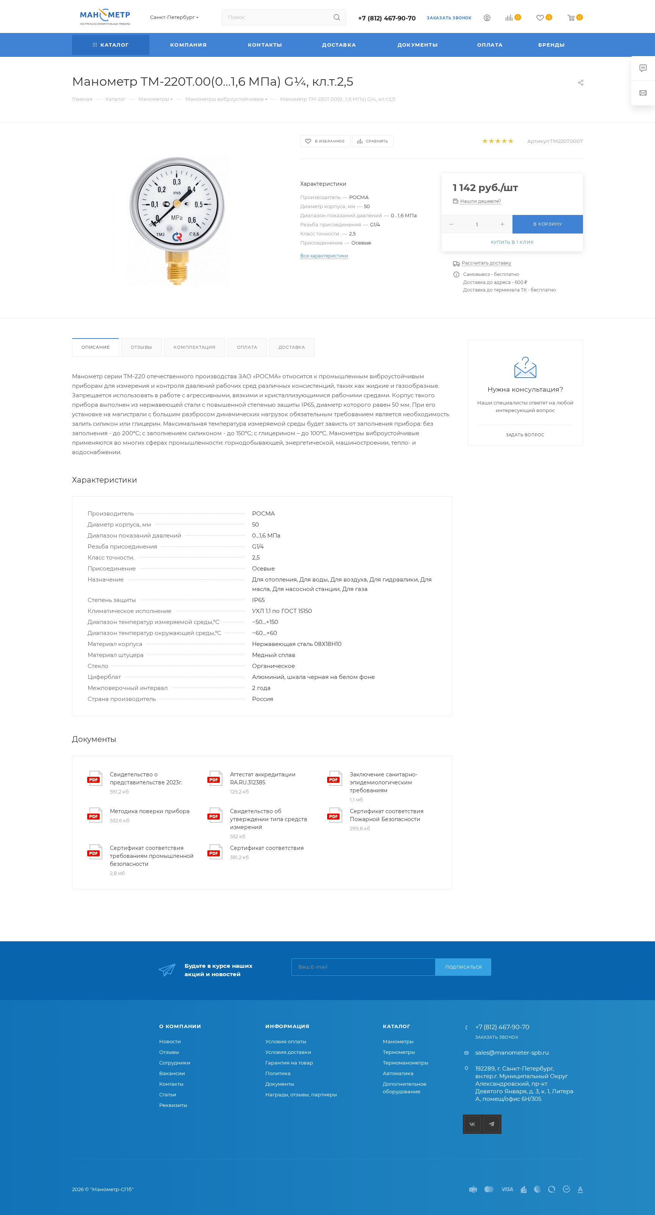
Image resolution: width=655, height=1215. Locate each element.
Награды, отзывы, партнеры (301, 1094)
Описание (95, 347)
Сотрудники (174, 1063)
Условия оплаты (285, 1041)
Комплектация (195, 347)
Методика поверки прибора (150, 811)
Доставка (292, 347)
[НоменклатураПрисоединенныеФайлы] (179, 220)
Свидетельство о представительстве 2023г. (146, 778)
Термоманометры (405, 1063)
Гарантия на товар (289, 1063)
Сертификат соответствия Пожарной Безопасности (386, 815)
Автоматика (398, 1073)
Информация (287, 1026)
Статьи (167, 1094)
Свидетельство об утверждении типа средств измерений (268, 819)
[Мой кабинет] (487, 19)
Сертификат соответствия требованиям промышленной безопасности (152, 856)
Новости (170, 1041)
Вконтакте (472, 1124)
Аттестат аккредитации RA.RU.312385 (263, 778)
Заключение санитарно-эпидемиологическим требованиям (383, 782)
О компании (180, 1026)
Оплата (247, 347)
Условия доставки (288, 1052)
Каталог (397, 1026)
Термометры (399, 1052)
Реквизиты (173, 1105)
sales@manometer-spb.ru (512, 1052)
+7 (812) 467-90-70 (387, 18)
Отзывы (141, 347)
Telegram (492, 1124)
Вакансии (172, 1073)
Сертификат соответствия (267, 848)
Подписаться (463, 967)
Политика (278, 1073)
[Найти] (337, 17)
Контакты (171, 1084)
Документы (279, 1084)
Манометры (398, 1041)
